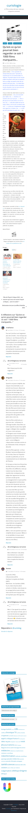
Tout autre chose (17, 43)
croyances (5, 735)
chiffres (3, 732)
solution (4, 768)
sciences (11, 764)
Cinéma (4, 43)
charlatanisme (21, 729)
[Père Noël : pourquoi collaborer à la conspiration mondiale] (7, 273)
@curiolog (13, 63)
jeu (2, 744)
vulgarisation (6, 771)
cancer (13, 729)
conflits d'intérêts (21, 732)
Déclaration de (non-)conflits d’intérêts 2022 (13, 307)
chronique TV (10, 732)
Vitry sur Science (15, 767)
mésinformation (8, 756)
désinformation (23, 735)
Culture (10, 43)
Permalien (22, 330)
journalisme (9, 745)
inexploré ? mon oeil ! (15, 741)
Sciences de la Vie (20, 765)
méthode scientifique (21, 756)
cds (16, 728)
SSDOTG (9, 767)
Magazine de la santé (7, 748)
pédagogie (19, 761)
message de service (19, 748)
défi (19, 735)
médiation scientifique (7, 753)
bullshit (8, 729)
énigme (23, 770)
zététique (16, 770)
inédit (23, 741)
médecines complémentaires (16, 751)
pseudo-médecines (13, 759)
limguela (9, 378)
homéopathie (22, 738)
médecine (5, 750)
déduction (16, 735)
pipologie (4, 759)
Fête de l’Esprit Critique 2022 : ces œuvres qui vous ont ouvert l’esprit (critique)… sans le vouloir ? (13, 299)
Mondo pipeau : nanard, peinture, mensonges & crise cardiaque (7, 262)
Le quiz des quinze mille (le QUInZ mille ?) (17, 261)
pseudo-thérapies (11, 761)
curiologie (14, 5)
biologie (3, 729)
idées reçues (5, 741)
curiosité (11, 735)
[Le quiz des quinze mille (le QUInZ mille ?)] (17, 256)
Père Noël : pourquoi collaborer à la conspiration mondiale (6, 280)
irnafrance (9, 328)
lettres (16, 745)
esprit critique (6, 738)
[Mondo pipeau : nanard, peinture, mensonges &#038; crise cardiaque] (7, 256)
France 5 (16, 738)
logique (19, 745)
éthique (4, 774)
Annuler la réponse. (7, 631)
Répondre (8, 356)
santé (4, 764)
